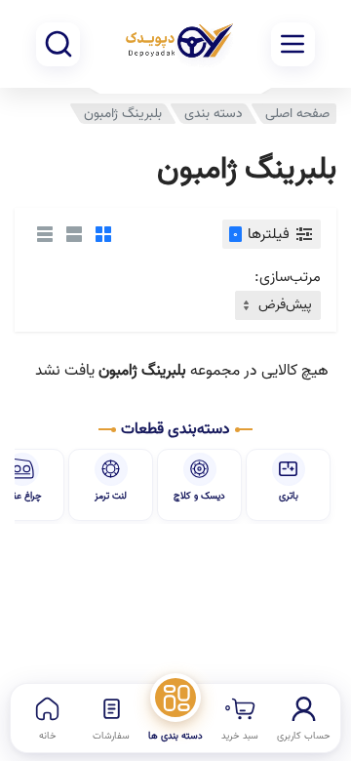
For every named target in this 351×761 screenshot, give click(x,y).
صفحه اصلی (297, 113)
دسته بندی (213, 113)
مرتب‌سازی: (287, 277)
